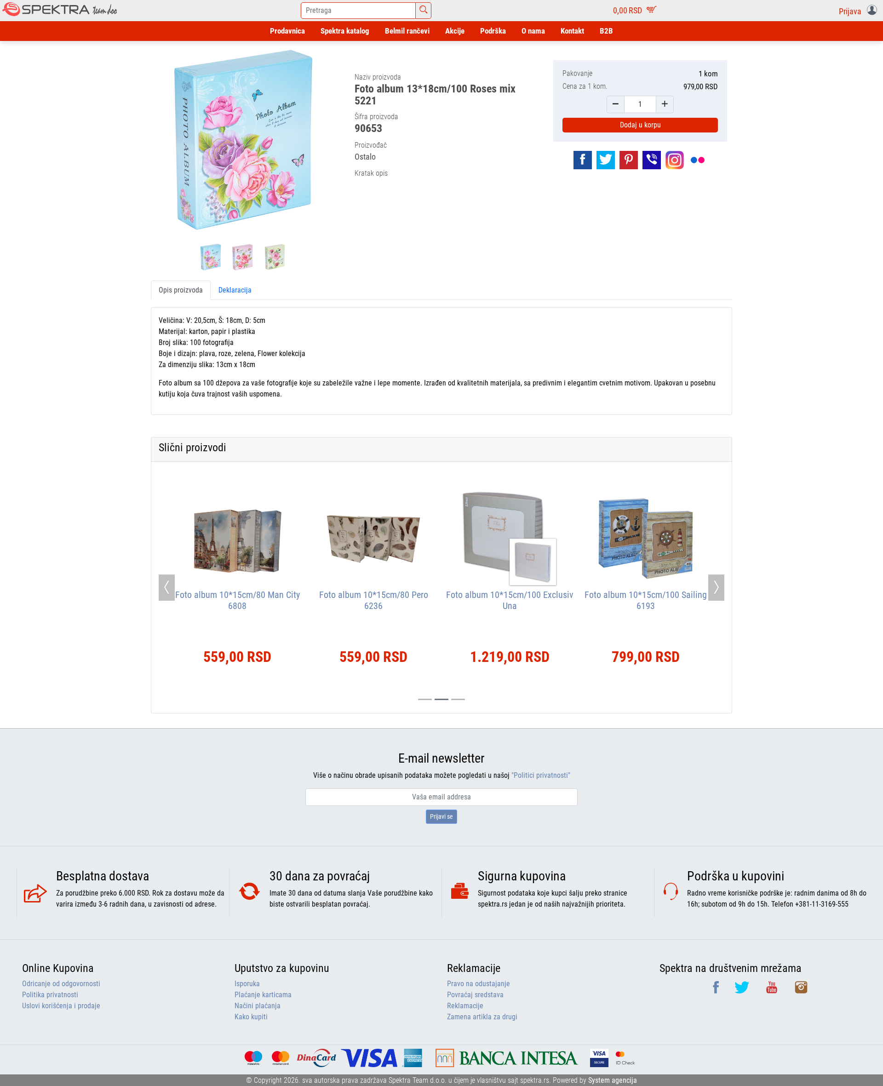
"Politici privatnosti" (540, 775)
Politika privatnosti (50, 994)
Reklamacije (465, 1005)
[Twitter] (743, 990)
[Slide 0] (425, 699)
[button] (860, 10)
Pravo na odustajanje (478, 983)
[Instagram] (801, 990)
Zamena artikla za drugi (482, 1016)
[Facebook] (717, 990)
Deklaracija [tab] (235, 290)
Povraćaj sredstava (475, 994)
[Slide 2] (458, 699)
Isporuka (247, 983)
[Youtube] (772, 990)
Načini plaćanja (258, 1005)
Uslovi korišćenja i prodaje (61, 1005)
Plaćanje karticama (263, 994)
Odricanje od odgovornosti (61, 983)
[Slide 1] (441, 699)
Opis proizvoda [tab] (181, 290)
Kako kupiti (251, 1016)
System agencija (612, 1080)
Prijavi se (441, 816)
